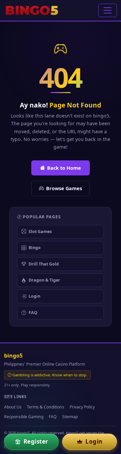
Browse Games (64, 188)
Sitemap (70, 417)
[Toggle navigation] (107, 10)
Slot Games (40, 231)
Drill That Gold (44, 264)
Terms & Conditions (45, 407)
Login (34, 296)
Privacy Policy (82, 407)
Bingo (35, 247)
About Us (13, 407)
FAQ (33, 312)
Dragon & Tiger (44, 280)
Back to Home (64, 168)
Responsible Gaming (23, 417)
